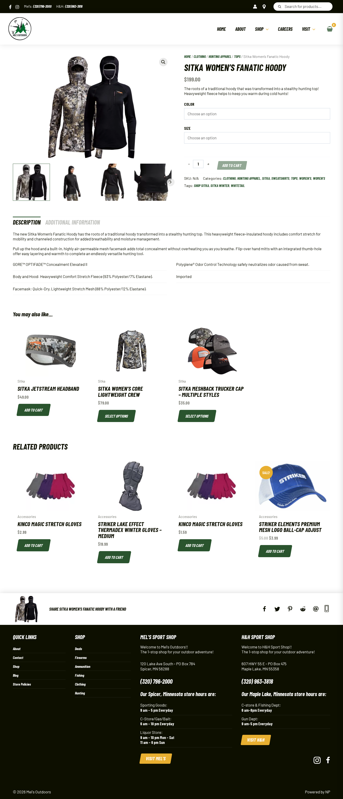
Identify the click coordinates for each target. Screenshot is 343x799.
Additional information (72, 222)
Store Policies (22, 684)
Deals (78, 648)
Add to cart (232, 165)
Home (187, 56)
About (17, 648)
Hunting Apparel (220, 56)
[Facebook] (10, 7)
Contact (18, 657)
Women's (305, 178)
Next (170, 182)
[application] (266, 29)
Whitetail (238, 185)
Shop (16, 666)
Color (189, 104)
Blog (15, 675)
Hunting (80, 693)
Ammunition (82, 666)
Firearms (81, 657)
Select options (117, 416)
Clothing (200, 56)
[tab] (27, 222)
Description (27, 222)
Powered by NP (317, 791)
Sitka (266, 178)
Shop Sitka (201, 185)
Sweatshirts (280, 178)
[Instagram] (17, 7)
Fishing (79, 675)
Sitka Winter (219, 185)
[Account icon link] (255, 6)
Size (187, 128)
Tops (237, 56)
